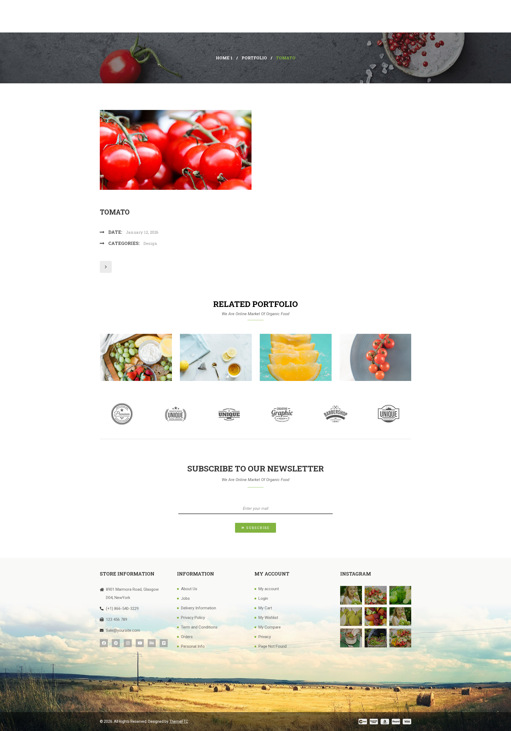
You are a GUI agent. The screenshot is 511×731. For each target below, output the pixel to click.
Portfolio (254, 57)
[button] (255, 528)
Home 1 (224, 57)
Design (150, 243)
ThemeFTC (178, 721)
